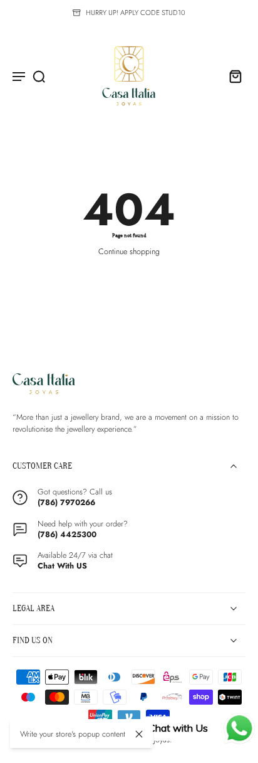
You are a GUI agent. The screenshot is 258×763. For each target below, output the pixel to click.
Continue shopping (129, 251)
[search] (39, 75)
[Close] (139, 734)
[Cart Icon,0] (231, 76)
